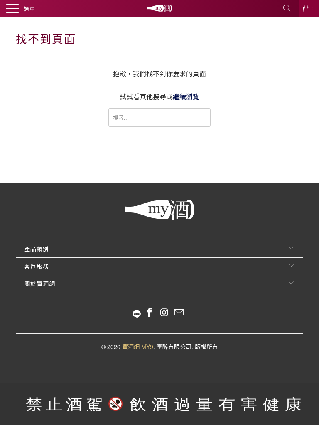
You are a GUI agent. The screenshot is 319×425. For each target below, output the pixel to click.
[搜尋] (289, 8)
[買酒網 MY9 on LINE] (137, 312)
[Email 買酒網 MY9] (179, 312)
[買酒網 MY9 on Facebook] (149, 312)
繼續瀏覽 (186, 96)
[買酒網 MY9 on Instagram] (164, 312)
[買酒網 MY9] (159, 8)
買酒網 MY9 (137, 346)
